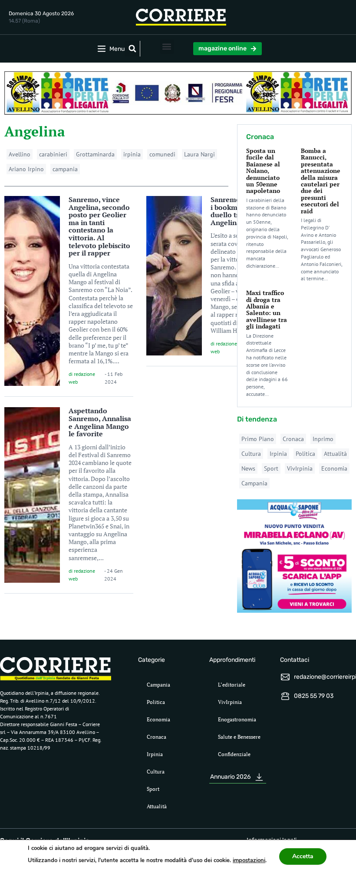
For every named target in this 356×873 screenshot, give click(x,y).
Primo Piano (257, 439)
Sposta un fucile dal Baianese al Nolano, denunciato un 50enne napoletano (263, 170)
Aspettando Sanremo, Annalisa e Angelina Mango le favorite (100, 422)
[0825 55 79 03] (285, 696)
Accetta (302, 856)
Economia (334, 468)
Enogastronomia (237, 719)
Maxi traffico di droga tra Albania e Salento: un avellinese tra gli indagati (266, 309)
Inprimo (323, 439)
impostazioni (249, 860)
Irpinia (278, 454)
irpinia (132, 154)
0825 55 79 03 (313, 696)
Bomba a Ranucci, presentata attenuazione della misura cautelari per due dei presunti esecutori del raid (320, 180)
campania (65, 169)
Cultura (251, 454)
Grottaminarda (95, 154)
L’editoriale (231, 684)
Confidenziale (234, 754)
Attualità (335, 454)
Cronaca (293, 439)
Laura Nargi (199, 154)
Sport (271, 468)
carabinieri (53, 154)
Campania (254, 483)
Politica (305, 454)
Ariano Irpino (26, 169)
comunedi (162, 154)
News (248, 468)
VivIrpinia (300, 468)
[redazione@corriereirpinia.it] (285, 677)
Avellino (19, 154)
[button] (132, 48)
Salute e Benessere (239, 737)
